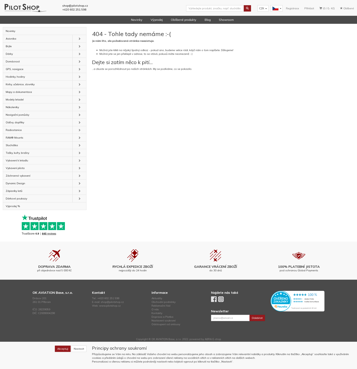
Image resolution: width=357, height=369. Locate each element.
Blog (208, 20)
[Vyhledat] (247, 8)
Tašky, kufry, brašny (17, 153)
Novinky (136, 20)
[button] (79, 38)
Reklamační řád (161, 305)
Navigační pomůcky (17, 114)
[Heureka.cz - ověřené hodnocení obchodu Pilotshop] (297, 301)
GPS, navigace (14, 69)
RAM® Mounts (14, 137)
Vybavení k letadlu (17, 160)
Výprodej (157, 20)
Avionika (11, 38)
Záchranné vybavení (18, 175)
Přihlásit (309, 8)
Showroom (226, 20)
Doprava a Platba (162, 316)
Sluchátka (12, 145)
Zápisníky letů (14, 191)
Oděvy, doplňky (15, 122)
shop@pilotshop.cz (75, 5)
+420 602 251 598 (74, 9)
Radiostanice (14, 130)
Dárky (9, 54)
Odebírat (257, 318)
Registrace (292, 8)
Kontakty (157, 313)
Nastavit (79, 348)
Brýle (9, 46)
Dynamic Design (15, 183)
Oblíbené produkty (183, 20)
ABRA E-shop (213, 339)
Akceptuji (62, 348)
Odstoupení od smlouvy (166, 324)
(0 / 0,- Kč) (328, 8)
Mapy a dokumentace (19, 92)
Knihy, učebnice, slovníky (20, 84)
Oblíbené (348, 8)
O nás (155, 309)
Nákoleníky (12, 107)
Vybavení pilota (15, 168)
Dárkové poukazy (16, 198)
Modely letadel (15, 99)
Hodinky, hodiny (15, 76)
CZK (261, 8)
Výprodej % (13, 206)
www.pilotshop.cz (110, 305)
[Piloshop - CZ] (276, 8)
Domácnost (13, 61)
